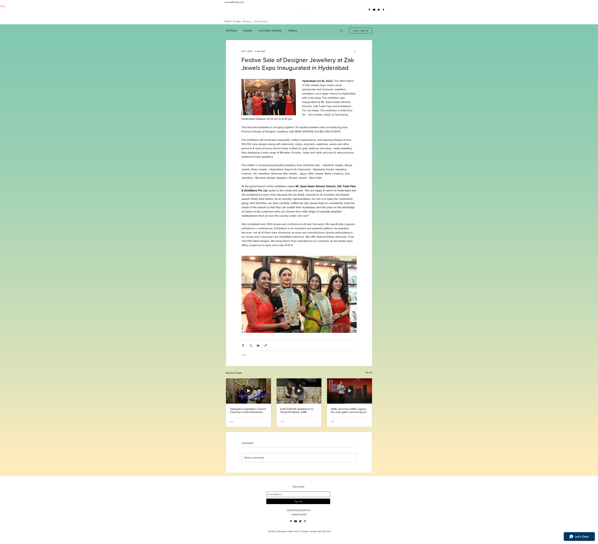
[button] (341, 30)
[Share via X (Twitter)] (250, 345)
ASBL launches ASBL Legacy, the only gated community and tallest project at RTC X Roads (349, 410)
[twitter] (300, 521)
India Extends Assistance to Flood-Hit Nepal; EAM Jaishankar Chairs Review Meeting (296, 410)
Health (247, 30)
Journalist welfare (270, 30)
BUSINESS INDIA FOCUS (253, 12)
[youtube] (295, 521)
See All (368, 372)
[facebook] (304, 521)
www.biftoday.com (234, 2)
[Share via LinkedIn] (258, 345)
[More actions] (355, 51)
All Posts (231, 30)
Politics (292, 30)
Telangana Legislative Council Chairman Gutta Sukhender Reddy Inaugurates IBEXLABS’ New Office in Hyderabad (248, 410)
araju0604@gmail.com (299, 510)
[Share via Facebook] (242, 345)
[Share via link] (265, 345)
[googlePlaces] (290, 521)
